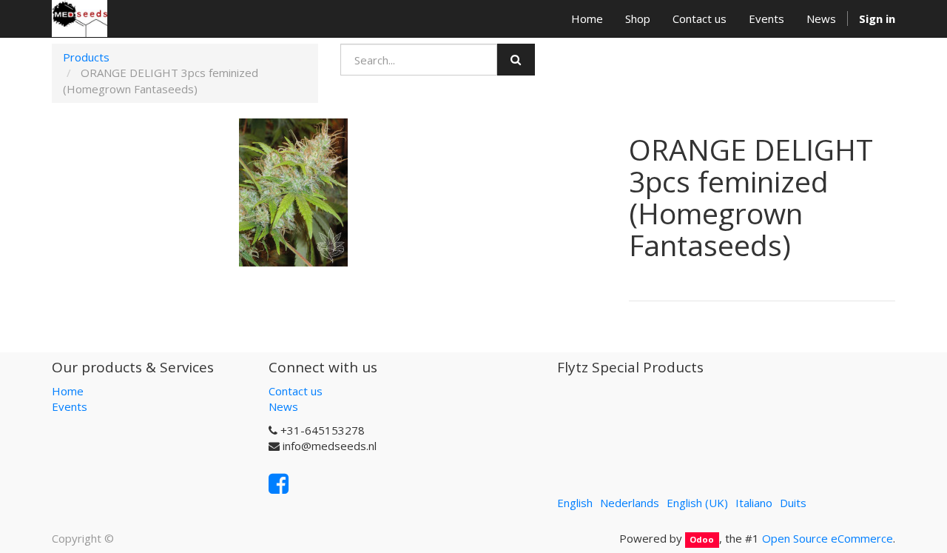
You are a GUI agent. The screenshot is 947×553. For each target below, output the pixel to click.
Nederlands (629, 502)
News (283, 406)
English (575, 502)
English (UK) (697, 502)
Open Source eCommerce (827, 538)
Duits (793, 502)
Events (69, 406)
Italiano (753, 502)
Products (86, 57)
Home (68, 390)
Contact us (296, 390)
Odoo (702, 539)
